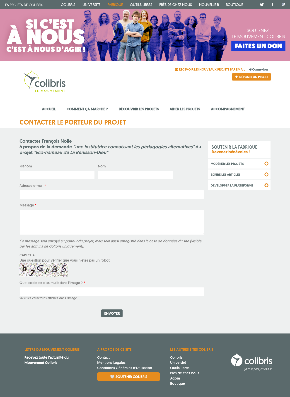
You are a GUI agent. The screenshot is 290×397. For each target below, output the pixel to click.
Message (27, 205)
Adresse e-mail (32, 185)
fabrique (115, 4)
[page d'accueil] (60, 82)
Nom (102, 166)
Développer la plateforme (232, 185)
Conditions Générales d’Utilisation (124, 367)
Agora (175, 378)
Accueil (49, 109)
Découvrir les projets (139, 109)
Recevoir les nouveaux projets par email (212, 69)
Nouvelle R (209, 4)
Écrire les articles (225, 174)
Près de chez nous (175, 4)
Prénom (25, 166)
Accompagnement (228, 109)
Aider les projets (185, 109)
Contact (103, 357)
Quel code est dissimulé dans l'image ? (52, 282)
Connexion (259, 69)
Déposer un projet (253, 77)
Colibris (23, 4)
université (91, 4)
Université (178, 362)
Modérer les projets (227, 164)
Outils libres (141, 4)
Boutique (177, 383)
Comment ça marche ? (87, 109)
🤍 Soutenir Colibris (128, 376)
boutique (234, 4)
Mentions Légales (111, 362)
